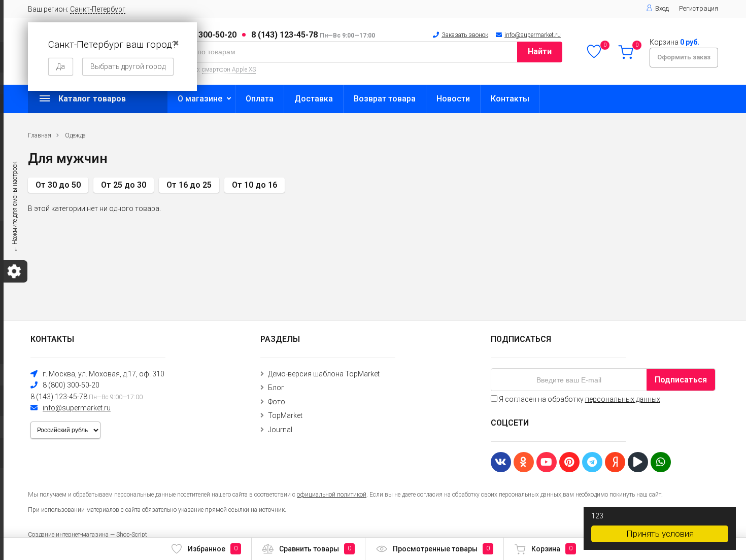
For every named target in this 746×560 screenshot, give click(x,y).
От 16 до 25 (189, 185)
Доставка (313, 98)
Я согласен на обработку (578, 399)
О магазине (200, 98)
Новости (453, 98)
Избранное (213, 549)
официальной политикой (331, 494)
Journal (280, 430)
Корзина (551, 549)
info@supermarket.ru (532, 35)
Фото (276, 402)
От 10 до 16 (254, 185)
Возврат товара (385, 98)
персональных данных (622, 399)
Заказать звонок (465, 35)
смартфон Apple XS (229, 69)
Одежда (75, 135)
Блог (276, 387)
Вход (662, 8)
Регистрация (698, 8)
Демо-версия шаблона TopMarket (324, 374)
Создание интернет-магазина (68, 534)
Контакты (510, 98)
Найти (540, 51)
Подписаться (681, 379)
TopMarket (285, 415)
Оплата (260, 98)
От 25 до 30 (123, 185)
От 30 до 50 (58, 185)
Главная (39, 135)
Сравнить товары (315, 549)
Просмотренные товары (441, 549)
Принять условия (660, 534)
